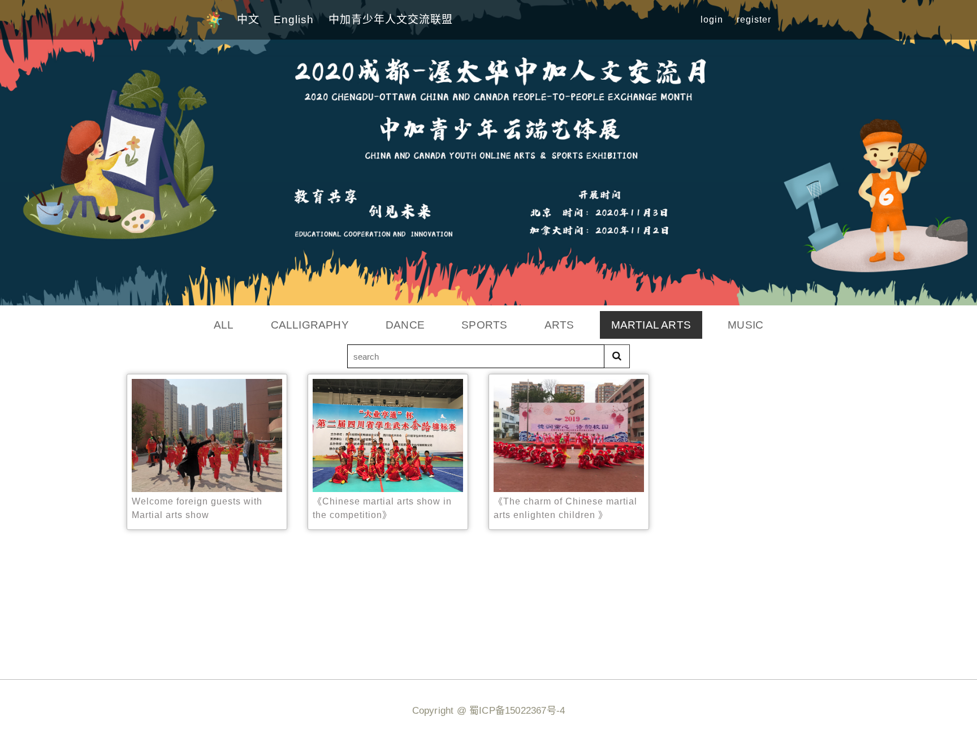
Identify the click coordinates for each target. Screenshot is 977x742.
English (294, 19)
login (712, 19)
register (754, 19)
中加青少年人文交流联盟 (390, 19)
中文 (248, 19)
